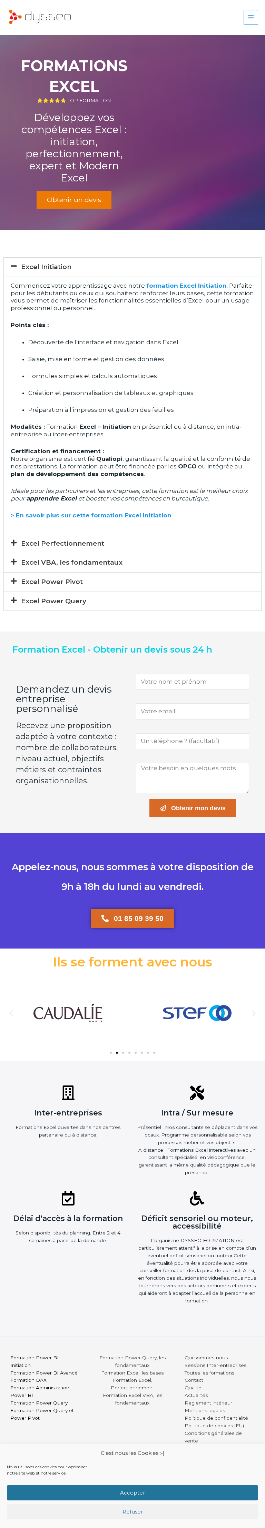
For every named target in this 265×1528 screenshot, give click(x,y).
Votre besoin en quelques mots (173, 758)
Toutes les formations (209, 1373)
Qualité (193, 1387)
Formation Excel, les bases (132, 1373)
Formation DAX (28, 1380)
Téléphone (148, 729)
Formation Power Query (39, 1403)
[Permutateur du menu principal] (251, 17)
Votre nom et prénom (161, 669)
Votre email (149, 699)
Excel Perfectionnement (62, 543)
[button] (132, 267)
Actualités (196, 1395)
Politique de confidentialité (216, 1418)
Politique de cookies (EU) (214, 1425)
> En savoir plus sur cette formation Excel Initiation (91, 515)
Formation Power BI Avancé (44, 1373)
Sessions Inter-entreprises (215, 1365)
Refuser (132, 1511)
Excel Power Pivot (52, 582)
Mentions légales (205, 1410)
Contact (194, 1380)
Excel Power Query (53, 601)
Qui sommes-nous (206, 1357)
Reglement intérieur (208, 1403)
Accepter (132, 1492)
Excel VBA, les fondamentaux (71, 562)
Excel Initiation (46, 267)
